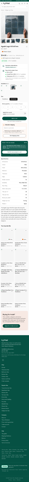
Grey (3, 451)
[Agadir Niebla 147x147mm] (18, 87)
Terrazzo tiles (5, 394)
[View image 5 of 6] (23, 41)
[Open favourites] (24, 3)
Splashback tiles (6, 390)
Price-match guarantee (7, 422)
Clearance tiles (5, 369)
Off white (14, 449)
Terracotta (18, 451)
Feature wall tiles (6, 378)
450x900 (17, 457)
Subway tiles (5, 392)
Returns (3, 438)
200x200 (3, 457)
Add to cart (14, 118)
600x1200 (4, 458)
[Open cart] (27, 3)
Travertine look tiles (7, 388)
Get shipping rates (14, 135)
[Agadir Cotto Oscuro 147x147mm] (8, 87)
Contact (4, 426)
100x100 (20, 455)
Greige (25, 449)
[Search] (27, 6)
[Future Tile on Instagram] (3, 360)
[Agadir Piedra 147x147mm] (23, 87)
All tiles (3, 367)
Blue (10, 453)
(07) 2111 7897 (5, 351)
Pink (23, 451)
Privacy (10, 479)
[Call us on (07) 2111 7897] (19, 3)
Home (2, 10)
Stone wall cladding (6, 399)
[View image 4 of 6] (18, 41)
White (10, 449)
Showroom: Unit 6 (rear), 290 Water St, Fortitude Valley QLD (13, 356)
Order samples (5, 381)
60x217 (9, 455)
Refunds (19, 479)
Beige (21, 449)
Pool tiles (4, 401)
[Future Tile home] (6, 3)
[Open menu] (2, 3)
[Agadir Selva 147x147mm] (3, 92)
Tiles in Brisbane (6, 420)
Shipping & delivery (6, 436)
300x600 (12, 457)
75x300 (16, 455)
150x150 (24, 455)
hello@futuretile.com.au (7, 349)
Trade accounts (5, 424)
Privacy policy (5, 440)
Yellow (3, 453)
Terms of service (6, 442)
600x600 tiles (5, 404)
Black (10, 451)
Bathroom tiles (5, 372)
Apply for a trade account (11, 325)
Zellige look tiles (6, 410)
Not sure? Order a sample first (14, 121)
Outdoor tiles (5, 376)
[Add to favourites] (26, 46)
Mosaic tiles (4, 406)
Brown (14, 451)
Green (6, 453)
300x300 (8, 457)
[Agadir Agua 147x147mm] (3, 87)
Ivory (18, 449)
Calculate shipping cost (10, 67)
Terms (14, 479)
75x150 (13, 455)
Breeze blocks (5, 408)
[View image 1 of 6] (3, 41)
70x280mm (5, 99)
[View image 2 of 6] (8, 41)
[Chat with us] (22, 3)
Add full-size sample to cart (14, 152)
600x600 (21, 457)
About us (4, 417)
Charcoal (7, 451)
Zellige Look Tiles (9, 10)
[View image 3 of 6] (13, 41)
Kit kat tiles (4, 397)
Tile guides (4, 433)
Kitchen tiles (5, 374)
